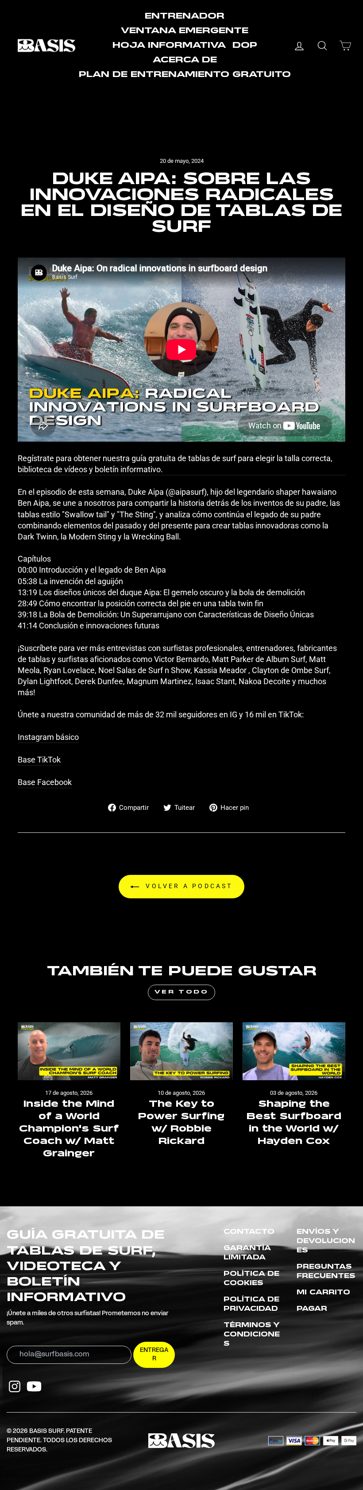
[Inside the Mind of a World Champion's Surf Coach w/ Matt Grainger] (69, 1051)
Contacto (249, 1232)
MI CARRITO (323, 1293)
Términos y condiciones (252, 1334)
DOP (244, 46)
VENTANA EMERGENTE (184, 31)
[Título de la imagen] (15, 1386)
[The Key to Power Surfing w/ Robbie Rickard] (181, 1051)
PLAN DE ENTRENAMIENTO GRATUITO (185, 75)
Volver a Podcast (187, 885)
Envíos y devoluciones (326, 1241)
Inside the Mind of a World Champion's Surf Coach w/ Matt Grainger (69, 1129)
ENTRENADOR (184, 16)
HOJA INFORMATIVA (169, 46)
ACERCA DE (185, 60)
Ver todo (181, 992)
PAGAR (312, 1309)
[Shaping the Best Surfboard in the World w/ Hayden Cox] (294, 1051)
